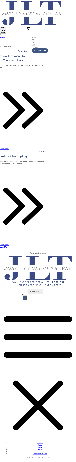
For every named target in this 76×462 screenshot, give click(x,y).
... (2, 68)
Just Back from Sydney (13, 156)
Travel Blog (22, 51)
